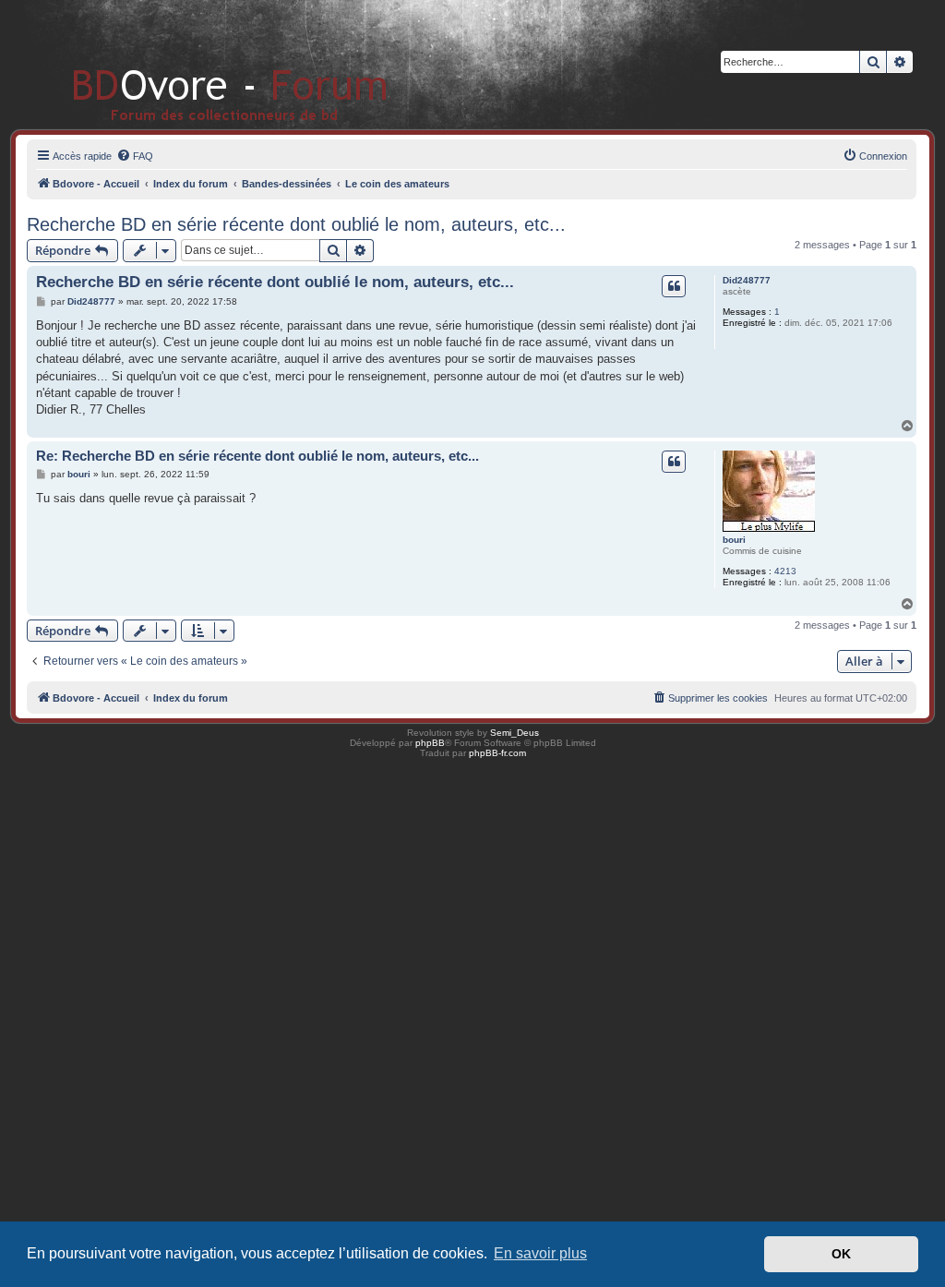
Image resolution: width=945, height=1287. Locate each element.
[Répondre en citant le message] (674, 286)
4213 (785, 571)
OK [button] (841, 1253)
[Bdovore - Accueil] (202, 64)
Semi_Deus (514, 733)
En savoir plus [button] (540, 1253)
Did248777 (747, 280)
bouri (734, 540)
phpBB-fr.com (497, 753)
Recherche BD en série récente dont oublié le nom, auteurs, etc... (296, 224)
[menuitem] (134, 156)
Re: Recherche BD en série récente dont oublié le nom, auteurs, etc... (257, 455)
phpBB (430, 743)
